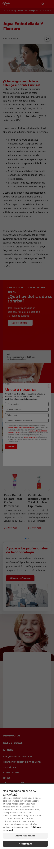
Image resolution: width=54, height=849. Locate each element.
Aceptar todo (25, 844)
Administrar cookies (25, 835)
